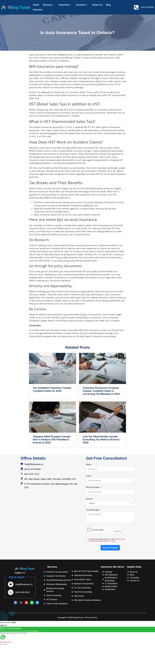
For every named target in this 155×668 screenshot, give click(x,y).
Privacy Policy (109, 541)
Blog (108, 4)
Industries (64, 4)
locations (81, 4)
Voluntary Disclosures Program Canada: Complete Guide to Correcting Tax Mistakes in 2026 (101, 390)
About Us (97, 4)
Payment (38, 9)
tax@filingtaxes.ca (23, 584)
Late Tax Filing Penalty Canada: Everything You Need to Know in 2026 (101, 439)
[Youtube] (26, 603)
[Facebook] (15, 603)
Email (88, 476)
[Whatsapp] (32, 603)
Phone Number (93, 487)
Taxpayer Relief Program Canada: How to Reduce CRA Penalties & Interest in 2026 (52, 439)
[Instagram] (21, 603)
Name (88, 464)
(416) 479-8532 (22, 592)
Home (36, 4)
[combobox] (110, 503)
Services (47, 4)
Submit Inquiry (110, 547)
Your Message (92, 510)
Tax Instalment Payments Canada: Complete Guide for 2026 (52, 389)
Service (89, 499)
